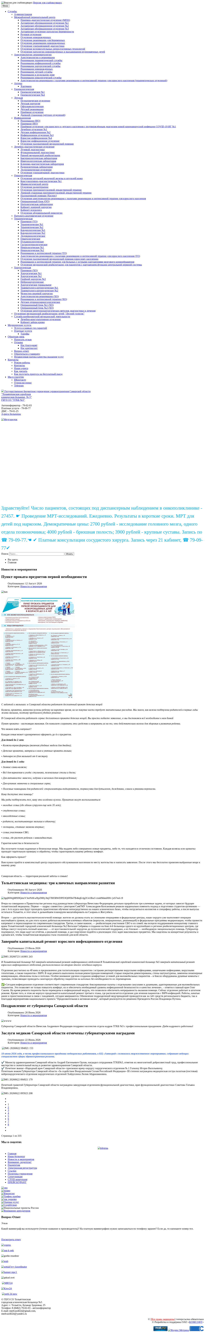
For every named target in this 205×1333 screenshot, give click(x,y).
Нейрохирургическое (32, 282)
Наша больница (16, 1156)
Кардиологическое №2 (32, 233)
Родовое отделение (30, 34)
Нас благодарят (28, 345)
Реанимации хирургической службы (40, 66)
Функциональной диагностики (37, 152)
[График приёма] (10, 1196)
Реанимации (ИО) (30, 120)
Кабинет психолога (31, 210)
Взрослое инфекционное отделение (39, 141)
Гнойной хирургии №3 (33, 279)
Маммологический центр (34, 184)
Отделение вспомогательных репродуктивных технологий (52, 48)
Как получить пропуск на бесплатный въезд (38, 374)
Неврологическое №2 (32, 250)
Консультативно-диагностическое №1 (41, 181)
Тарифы (24, 333)
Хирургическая (22, 267)
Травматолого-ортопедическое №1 (39, 287)
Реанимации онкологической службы (41, 77)
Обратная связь (16, 336)
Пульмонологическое (32, 241)
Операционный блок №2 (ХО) (37, 308)
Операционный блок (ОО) (34, 201)
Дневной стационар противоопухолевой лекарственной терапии (55, 192)
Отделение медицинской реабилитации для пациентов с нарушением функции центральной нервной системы (81, 264)
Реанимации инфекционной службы (40, 63)
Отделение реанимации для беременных (42, 40)
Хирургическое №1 (31, 273)
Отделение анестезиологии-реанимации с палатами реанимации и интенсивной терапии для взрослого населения (83, 198)
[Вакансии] (8, 1193)
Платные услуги (23, 331)
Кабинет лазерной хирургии (36, 207)
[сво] (4, 1187)
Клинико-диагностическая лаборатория (42, 164)
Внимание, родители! (19, 1162)
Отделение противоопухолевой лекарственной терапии (51, 190)
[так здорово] (9, 1199)
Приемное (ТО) (28, 221)
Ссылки (12, 1170)
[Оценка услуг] (10, 1202)
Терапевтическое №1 (31, 224)
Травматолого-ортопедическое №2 (39, 290)
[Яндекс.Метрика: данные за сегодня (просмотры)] (178, 1330)
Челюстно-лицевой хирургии (36, 293)
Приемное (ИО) (29, 123)
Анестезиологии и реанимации (37, 57)
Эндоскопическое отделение (36, 169)
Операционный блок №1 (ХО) (37, 305)
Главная (12, 1153)
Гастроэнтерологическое (33, 244)
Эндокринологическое (32, 236)
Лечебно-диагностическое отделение (34, 146)
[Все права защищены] (163, 1319)
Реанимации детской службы (36, 72)
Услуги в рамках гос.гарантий (30, 328)
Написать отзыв (23, 339)
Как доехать (20, 371)
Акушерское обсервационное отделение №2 (44, 25)
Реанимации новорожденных (36, 69)
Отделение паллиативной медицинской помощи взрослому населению (59, 259)
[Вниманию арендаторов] (15, 1210)
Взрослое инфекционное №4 (36, 138)
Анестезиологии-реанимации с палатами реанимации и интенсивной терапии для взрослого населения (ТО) (80, 256)
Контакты (13, 359)
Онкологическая (23, 175)
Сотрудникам (15, 1176)
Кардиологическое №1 (32, 230)
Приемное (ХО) (29, 270)
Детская (18, 97)
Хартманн (26, 86)
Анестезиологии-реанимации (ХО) (39, 296)
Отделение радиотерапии (34, 187)
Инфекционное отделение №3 (36, 135)
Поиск (4, 553)
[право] (5, 1190)
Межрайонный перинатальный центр (34, 17)
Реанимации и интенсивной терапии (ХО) (43, 299)
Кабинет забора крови (32, 322)
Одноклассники (23, 382)
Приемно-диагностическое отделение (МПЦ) (45, 20)
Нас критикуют (28, 348)
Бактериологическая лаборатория (38, 158)
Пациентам (14, 1165)
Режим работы (22, 362)
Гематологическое (30, 238)
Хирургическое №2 (31, 276)
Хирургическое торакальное (35, 284)
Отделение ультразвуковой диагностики (42, 46)
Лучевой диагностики (32, 149)
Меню (5, 6)
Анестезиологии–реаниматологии (33, 54)
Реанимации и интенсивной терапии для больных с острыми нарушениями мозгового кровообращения (77, 261)
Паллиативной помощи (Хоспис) (38, 195)
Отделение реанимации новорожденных (42, 43)
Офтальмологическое (32, 106)
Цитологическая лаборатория (36, 204)
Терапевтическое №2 (31, 227)
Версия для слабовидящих (47, 2)
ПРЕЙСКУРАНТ (17, 1182)
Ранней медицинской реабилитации (40, 155)
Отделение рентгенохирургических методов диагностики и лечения (57, 310)
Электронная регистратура (22, 1168)
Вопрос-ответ (21, 351)
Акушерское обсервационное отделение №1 (44, 23)
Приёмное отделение (32, 112)
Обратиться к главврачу (27, 354)
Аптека (18, 83)
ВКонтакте (20, 379)
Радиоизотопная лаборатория (36, 166)
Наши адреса (21, 368)
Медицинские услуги (19, 325)
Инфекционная (22, 118)
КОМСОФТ (195, 1322)
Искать (69, 554)
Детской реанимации (32, 109)
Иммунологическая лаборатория (38, 161)
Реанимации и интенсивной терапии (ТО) (43, 253)
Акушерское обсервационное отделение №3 (44, 28)
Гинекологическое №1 (32, 92)
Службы (12, 11)
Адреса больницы (11, 414)
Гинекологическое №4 (32, 95)
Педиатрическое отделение (35, 100)
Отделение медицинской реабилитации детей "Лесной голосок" (49, 313)
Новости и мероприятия (33, 586)
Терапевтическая (23, 218)
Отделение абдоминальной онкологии (41, 213)
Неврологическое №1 (32, 247)
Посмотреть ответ (11, 1239)
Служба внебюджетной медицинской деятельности (42, 316)
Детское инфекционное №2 (35, 132)
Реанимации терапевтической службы (41, 60)
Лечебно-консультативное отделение (40, 319)
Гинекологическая (24, 89)
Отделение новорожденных (35, 37)
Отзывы (18, 342)
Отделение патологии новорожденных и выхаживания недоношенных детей (62, 51)
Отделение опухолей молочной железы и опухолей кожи (51, 178)
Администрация (23, 14)
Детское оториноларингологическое (40, 302)
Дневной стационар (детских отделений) (42, 115)
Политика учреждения (20, 1173)
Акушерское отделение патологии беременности (47, 31)
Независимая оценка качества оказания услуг (39, 356)
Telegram (19, 385)
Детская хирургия (30, 103)
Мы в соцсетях (16, 377)
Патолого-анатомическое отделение (33, 215)
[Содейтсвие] (9, 1205)
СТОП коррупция (17, 1179)
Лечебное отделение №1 (33, 129)
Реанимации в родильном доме (37, 74)
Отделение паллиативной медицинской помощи (47, 143)
